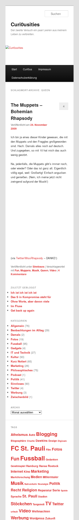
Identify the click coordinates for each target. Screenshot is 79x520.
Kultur (15, 357)
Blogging (46, 433)
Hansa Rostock (48, 466)
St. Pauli (29, 496)
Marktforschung (20, 477)
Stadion (42, 496)
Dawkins (42, 441)
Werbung (17, 392)
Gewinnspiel (18, 466)
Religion (29, 490)
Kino (27, 472)
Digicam (62, 440)
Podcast (16, 375)
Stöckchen (21, 503)
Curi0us (27, 69)
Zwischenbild (19, 397)
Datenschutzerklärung (24, 77)
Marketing (17, 366)
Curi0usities (25, 24)
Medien (36, 477)
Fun (17, 270)
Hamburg (32, 466)
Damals (15, 335)
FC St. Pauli (28, 448)
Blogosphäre (18, 441)
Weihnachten (41, 511)
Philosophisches (22, 370)
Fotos (14, 339)
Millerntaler (50, 477)
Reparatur (45, 490)
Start (14, 69)
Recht (16, 489)
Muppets (25, 270)
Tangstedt (38, 504)
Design (52, 441)
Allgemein (17, 326)
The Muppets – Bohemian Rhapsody (26, 111)
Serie (56, 490)
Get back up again (22, 310)
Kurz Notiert (18, 361)
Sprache (16, 496)
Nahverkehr (30, 484)
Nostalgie (43, 484)
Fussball (16, 344)
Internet (17, 471)
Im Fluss (16, 306)
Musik (35, 270)
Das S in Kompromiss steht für (31, 297)
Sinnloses (38, 266)
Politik (15, 379)
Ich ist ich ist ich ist (23, 292)
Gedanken (52, 459)
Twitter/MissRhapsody (29, 258)
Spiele (64, 490)
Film (48, 449)
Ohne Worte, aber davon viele (30, 301)
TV (48, 503)
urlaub (14, 511)
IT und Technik (20, 352)
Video (53, 270)
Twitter (15, 388)
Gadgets (16, 348)
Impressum (44, 69)
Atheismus (19, 434)
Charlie (31, 440)
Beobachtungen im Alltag (27, 330)
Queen (44, 270)
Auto (32, 435)
